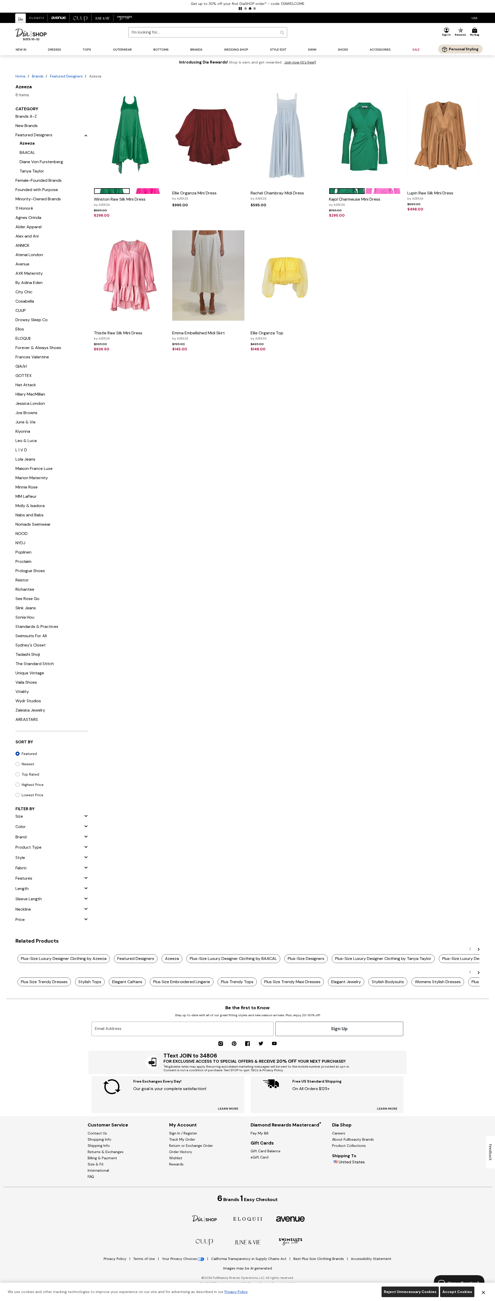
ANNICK (22, 245)
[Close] (483, 1292)
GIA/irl (21, 366)
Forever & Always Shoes (38, 347)
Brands (38, 76)
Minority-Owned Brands (38, 199)
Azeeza (27, 143)
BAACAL (27, 152)
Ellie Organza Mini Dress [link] (194, 195)
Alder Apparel (28, 227)
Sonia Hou (24, 617)
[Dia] (204, 1218)
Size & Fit (96, 1164)
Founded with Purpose (36, 189)
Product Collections (349, 1145)
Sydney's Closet (30, 645)
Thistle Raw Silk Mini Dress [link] (118, 335)
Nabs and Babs (29, 515)
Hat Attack (25, 385)
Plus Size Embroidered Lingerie (181, 981)
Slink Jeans (25, 608)
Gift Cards (262, 1143)
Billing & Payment (102, 1158)
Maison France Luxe (34, 468)
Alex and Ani (27, 236)
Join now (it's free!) (300, 62)
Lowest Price (32, 795)
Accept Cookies (457, 1291)
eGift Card (259, 1157)
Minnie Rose (26, 487)
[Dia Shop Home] (31, 34)
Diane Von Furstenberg (41, 161)
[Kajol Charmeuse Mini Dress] (365, 135)
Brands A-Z (26, 116)
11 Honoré (24, 208)
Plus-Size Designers (306, 958)
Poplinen (23, 552)
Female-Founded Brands (38, 180)
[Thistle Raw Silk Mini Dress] (130, 275)
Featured (29, 753)
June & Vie (25, 422)
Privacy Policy (115, 1259)
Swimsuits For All (31, 635)
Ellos (19, 329)
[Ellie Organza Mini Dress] (208, 135)
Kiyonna (22, 431)
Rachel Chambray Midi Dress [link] (277, 195)
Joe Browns (26, 412)
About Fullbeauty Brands (353, 1139)
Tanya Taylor (32, 171)
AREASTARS (26, 719)
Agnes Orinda (28, 217)
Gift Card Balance (265, 1151)
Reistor (22, 580)
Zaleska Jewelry (30, 710)
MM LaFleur (26, 496)
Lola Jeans (25, 459)
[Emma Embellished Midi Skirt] (208, 275)
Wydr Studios (28, 701)
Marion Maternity (31, 477)
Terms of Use (144, 1259)
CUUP (20, 310)
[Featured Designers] (86, 135)
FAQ (91, 1176)
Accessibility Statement (371, 1259)
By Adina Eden (29, 282)
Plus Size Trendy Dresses (44, 981)
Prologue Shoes (30, 570)
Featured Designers (66, 76)
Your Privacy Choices (179, 1259)
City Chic (23, 292)
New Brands (26, 125)
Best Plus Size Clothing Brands (319, 1259)
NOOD (21, 533)
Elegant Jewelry (346, 981)
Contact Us (97, 1133)
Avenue (22, 264)
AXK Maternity (29, 273)
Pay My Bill (259, 1133)
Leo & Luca (26, 440)
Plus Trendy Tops (237, 981)
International (98, 1170)
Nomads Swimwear (33, 524)
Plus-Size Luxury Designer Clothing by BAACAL (233, 958)
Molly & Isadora (30, 505)
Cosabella (24, 301)
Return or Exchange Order (191, 1145)
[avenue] (290, 1218)
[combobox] (207, 32)
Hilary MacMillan (30, 394)
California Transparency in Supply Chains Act (249, 1259)
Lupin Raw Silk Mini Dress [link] (430, 195)
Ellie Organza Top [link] (267, 335)
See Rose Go (27, 598)
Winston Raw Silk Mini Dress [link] (119, 201)
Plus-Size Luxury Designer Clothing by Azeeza (63, 958)
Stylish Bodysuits (388, 981)
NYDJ (20, 543)
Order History (180, 1151)
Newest (28, 764)
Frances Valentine (32, 357)
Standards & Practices (36, 626)
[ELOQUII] (247, 1218)
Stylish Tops (89, 981)
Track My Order (182, 1139)
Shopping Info (99, 1139)
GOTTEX (23, 375)
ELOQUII (22, 338)
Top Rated (30, 774)
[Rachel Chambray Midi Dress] (287, 135)
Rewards (176, 1164)
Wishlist (175, 1158)
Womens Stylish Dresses (438, 981)
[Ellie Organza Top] (287, 275)
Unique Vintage (29, 673)
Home (20, 76)
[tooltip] (20, 18)
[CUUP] (204, 1241)
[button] (240, 8)
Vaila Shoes (26, 682)
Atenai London (29, 254)
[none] (130, 135)
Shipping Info (99, 1145)
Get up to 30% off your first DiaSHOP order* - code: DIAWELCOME (247, 3)
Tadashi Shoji (27, 654)
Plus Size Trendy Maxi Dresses (292, 981)
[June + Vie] (247, 1241)
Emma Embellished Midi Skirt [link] (198, 335)
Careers (338, 1133)
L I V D (21, 450)
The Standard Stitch (34, 663)
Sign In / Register (183, 1133)
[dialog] (474, 18)
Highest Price (33, 784)
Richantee (24, 589)
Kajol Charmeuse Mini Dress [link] (354, 201)
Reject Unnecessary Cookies (410, 1291)
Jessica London (30, 403)
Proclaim (23, 561)
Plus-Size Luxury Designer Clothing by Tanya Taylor (383, 958)
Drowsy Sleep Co (31, 319)
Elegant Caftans (127, 981)
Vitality (22, 691)
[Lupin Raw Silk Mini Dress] (443, 135)
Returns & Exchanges (105, 1151)
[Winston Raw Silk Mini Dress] (130, 135)
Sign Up (339, 1029)
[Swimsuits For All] (290, 1241)
